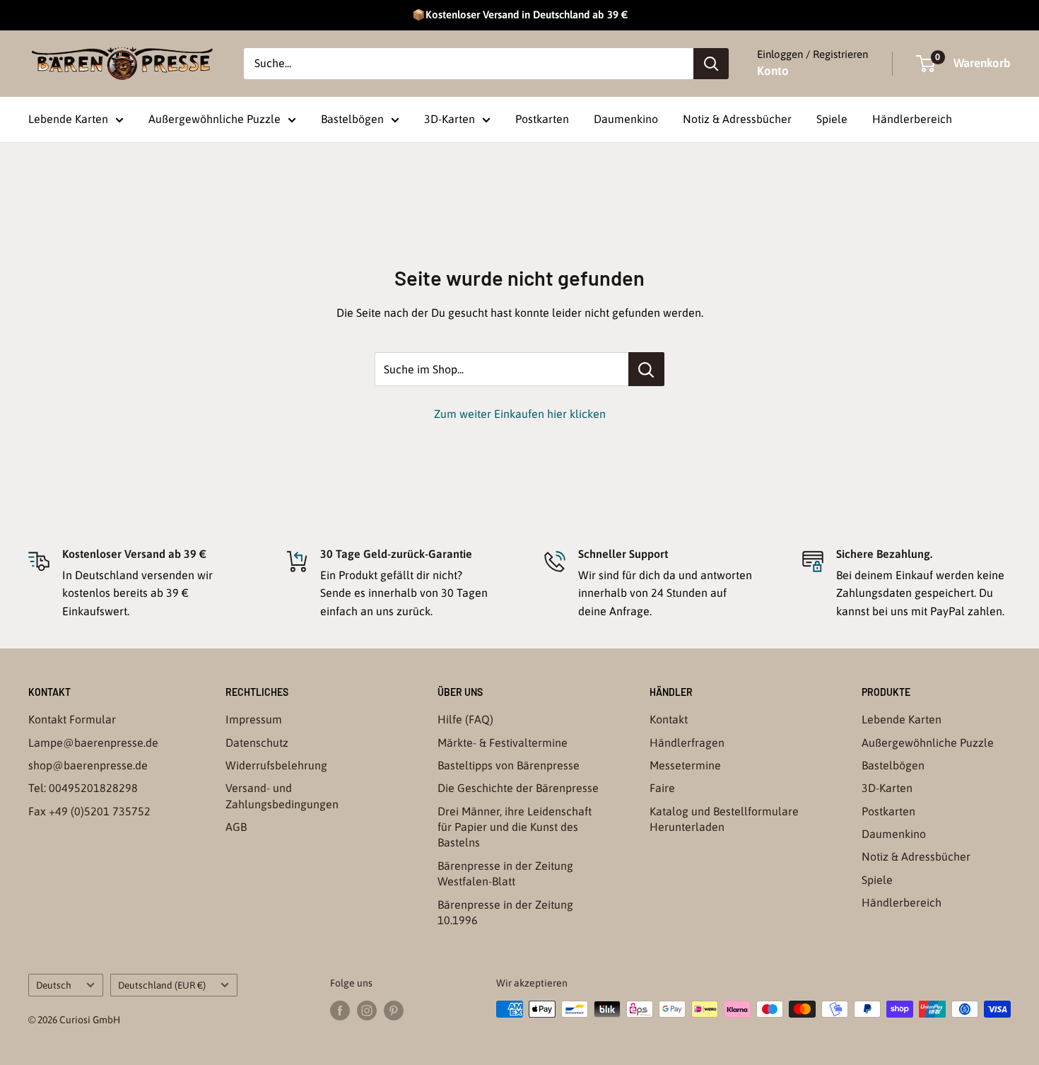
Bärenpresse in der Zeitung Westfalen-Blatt (505, 873)
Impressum (253, 719)
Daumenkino (626, 118)
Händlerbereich (912, 118)
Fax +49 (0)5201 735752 (89, 811)
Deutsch (53, 985)
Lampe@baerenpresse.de (93, 742)
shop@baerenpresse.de (88, 765)
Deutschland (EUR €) (162, 985)
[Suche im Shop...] (646, 369)
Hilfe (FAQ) (465, 719)
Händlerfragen (687, 742)
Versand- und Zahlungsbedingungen (282, 795)
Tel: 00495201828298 (83, 787)
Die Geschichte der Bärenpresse (518, 787)
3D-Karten (449, 118)
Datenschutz (256, 742)
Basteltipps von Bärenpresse (509, 765)
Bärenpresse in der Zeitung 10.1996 (505, 912)
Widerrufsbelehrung (276, 765)
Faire (662, 787)
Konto (773, 71)
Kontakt (669, 719)
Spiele (831, 118)
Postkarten (542, 118)
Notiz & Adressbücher (737, 118)
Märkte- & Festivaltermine (503, 742)
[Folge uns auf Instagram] (367, 1010)
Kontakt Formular (72, 719)
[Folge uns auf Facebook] (340, 1010)
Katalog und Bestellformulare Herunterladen (724, 819)
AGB (236, 826)
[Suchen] (711, 63)
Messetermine (685, 765)
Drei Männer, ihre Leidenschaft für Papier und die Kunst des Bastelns (515, 827)
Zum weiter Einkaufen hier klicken (520, 413)
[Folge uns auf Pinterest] (394, 1010)
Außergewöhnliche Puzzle (214, 118)
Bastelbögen (352, 118)
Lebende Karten (68, 118)
